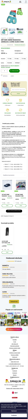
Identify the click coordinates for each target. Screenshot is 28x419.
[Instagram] (14, 306)
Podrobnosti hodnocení (20, 44)
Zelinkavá (17, 62)
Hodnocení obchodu (14, 258)
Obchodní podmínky (14, 346)
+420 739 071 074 (15, 361)
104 (5, 249)
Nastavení (14, 411)
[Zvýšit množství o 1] (7, 70)
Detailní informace (5, 48)
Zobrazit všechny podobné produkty (14, 210)
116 (8, 249)
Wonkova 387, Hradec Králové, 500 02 (14, 388)
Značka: (3, 38)
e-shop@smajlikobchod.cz (15, 364)
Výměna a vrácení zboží (14, 352)
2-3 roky (24, 58)
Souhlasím (14, 415)
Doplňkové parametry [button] (8, 175)
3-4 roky (17, 58)
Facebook (15, 370)
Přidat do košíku (15, 70)
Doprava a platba (14, 355)
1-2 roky (9, 58)
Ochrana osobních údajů (14, 348)
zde (15, 407)
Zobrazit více (14, 301)
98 (2, 249)
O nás (14, 341)
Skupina (14, 375)
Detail (7, 205)
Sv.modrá (9, 62)
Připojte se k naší (14, 309)
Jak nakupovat (14, 344)
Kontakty (15, 339)
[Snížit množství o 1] (2, 70)
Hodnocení (14, 357)
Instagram (14, 373)
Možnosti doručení (5, 67)
